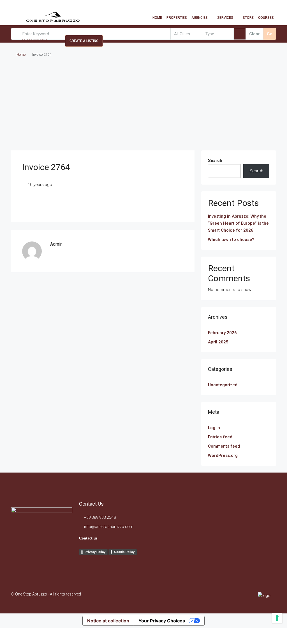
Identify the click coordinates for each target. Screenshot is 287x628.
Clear (254, 33)
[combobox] (186, 34)
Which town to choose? (231, 239)
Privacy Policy (95, 552)
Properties (176, 18)
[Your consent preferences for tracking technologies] (277, 618)
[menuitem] (30, 41)
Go (269, 33)
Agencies (199, 18)
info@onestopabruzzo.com (108, 526)
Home (157, 18)
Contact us (88, 538)
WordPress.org (223, 455)
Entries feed (220, 436)
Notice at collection (108, 621)
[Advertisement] (143, 108)
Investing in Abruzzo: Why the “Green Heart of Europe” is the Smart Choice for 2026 (238, 223)
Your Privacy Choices (161, 621)
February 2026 (222, 332)
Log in (214, 427)
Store (248, 18)
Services (225, 18)
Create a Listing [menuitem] (84, 41)
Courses (266, 18)
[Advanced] (239, 34)
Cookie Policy (124, 552)
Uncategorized (222, 384)
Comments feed (224, 446)
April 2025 (218, 342)
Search (215, 160)
